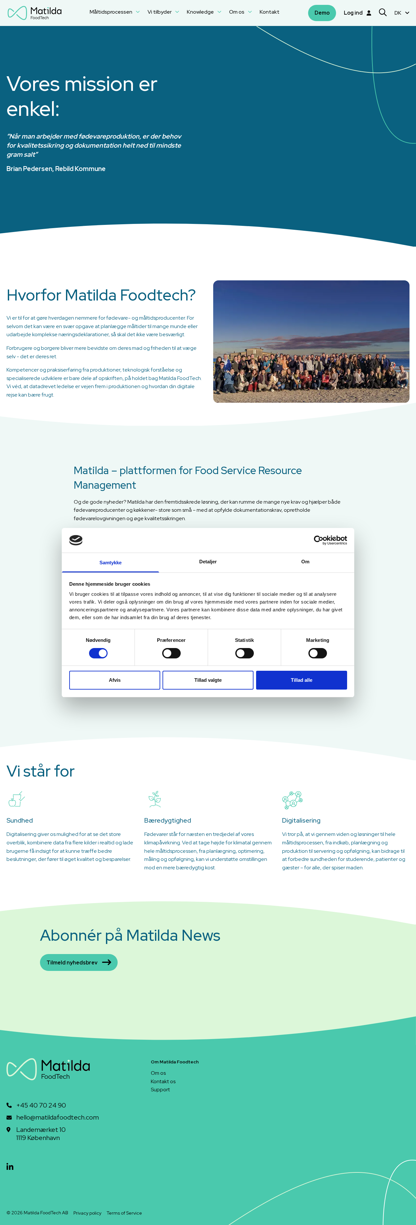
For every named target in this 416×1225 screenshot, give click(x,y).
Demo (322, 12)
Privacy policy (87, 1213)
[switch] (171, 653)
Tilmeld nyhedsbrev (72, 962)
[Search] (383, 13)
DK (398, 12)
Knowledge (201, 11)
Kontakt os (163, 1081)
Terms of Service (124, 1213)
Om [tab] (305, 561)
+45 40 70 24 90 (41, 1105)
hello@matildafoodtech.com (57, 1117)
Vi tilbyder (160, 11)
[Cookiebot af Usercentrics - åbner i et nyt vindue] (318, 540)
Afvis (115, 680)
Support (160, 1089)
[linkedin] (9, 1167)
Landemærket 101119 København (41, 1134)
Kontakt (270, 11)
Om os (237, 11)
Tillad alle (301, 680)
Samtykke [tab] (110, 562)
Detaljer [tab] (208, 561)
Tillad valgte (208, 680)
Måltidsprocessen (111, 11)
